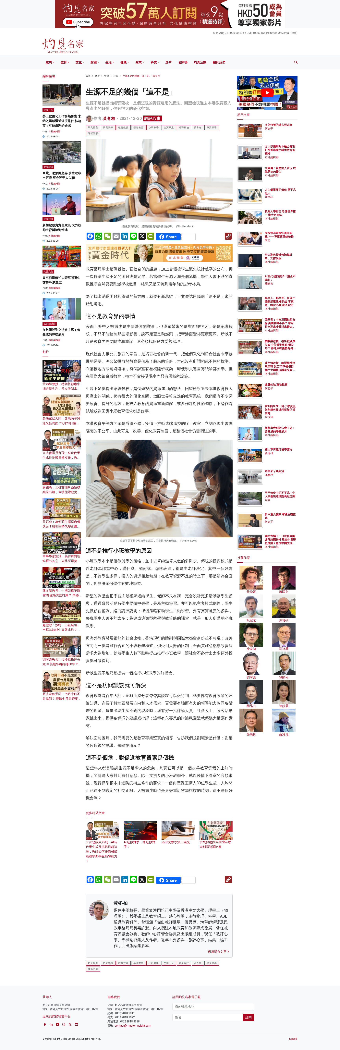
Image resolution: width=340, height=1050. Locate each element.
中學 (106, 76)
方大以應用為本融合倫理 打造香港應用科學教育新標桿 (280, 150)
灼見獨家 (108, 127)
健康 (123, 62)
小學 (116, 76)
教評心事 (152, 118)
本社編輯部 (54, 131)
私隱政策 (293, 1039)
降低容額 (93, 133)
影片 (168, 62)
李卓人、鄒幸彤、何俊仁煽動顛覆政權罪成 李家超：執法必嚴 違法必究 (280, 301)
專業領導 (212, 127)
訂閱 (248, 1017)
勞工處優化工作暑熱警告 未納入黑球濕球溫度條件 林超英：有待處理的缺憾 (61, 121)
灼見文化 (48, 271)
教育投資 (123, 127)
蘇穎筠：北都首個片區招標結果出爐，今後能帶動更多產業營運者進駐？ (61, 492)
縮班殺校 (184, 127)
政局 (49, 62)
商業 (138, 62)
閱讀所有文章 (217, 952)
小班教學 (154, 127)
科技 (154, 62)
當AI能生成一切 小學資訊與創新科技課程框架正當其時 (280, 410)
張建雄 (269, 453)
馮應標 (269, 474)
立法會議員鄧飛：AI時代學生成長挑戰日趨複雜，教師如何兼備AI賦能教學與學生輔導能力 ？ (101, 851)
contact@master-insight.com (133, 1025)
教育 (64, 62)
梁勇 (267, 500)
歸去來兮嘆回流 (274, 471)
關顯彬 (269, 283)
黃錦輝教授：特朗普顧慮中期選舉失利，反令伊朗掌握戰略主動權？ (61, 388)
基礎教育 (138, 127)
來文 (267, 240)
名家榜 (183, 62)
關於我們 (219, 62)
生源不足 (169, 127)
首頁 (88, 76)
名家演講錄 (49, 323)
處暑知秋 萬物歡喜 (276, 384)
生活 (108, 62)
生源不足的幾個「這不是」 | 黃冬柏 (141, 76)
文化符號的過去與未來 (278, 124)
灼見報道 (48, 167)
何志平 (269, 128)
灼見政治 (48, 110)
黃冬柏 (109, 118)
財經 (94, 62)
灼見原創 (93, 127)
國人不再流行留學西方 (278, 449)
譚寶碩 (269, 197)
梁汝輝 (269, 417)
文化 (79, 62)
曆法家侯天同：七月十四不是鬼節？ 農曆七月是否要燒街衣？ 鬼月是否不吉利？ (61, 698)
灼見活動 (200, 62)
